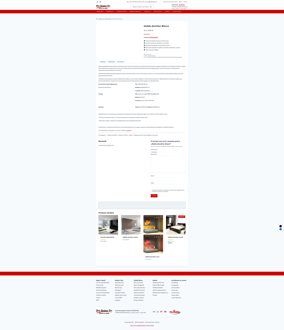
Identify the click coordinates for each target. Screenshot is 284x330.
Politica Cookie (150, 325)
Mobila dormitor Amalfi (175, 237)
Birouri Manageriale (139, 285)
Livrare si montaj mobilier (102, 292)
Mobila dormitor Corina (130, 237)
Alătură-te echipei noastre (170, 2)
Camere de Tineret (120, 292)
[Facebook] (97, 2)
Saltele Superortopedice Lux (160, 292)
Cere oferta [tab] (120, 61)
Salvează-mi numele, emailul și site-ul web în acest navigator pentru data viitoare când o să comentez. (168, 190)
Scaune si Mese (175, 287)
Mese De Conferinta (139, 292)
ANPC (97, 300)
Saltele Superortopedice (159, 290)
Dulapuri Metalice (138, 300)
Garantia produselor (101, 290)
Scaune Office (175, 295)
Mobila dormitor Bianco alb (164, 57)
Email (152, 183)
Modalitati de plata (101, 287)
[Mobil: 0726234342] (280, 229)
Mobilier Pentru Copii (120, 295)
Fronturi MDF (118, 297)
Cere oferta (147, 34)
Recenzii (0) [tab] (111, 61)
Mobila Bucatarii (119, 282)
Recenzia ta (154, 154)
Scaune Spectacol (176, 297)
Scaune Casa (174, 290)
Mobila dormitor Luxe (152, 257)
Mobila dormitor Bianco (153, 57)
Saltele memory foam (158, 282)
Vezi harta (182, 5)
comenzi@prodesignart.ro (151, 2)
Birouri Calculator (138, 282)
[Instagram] (100, 2)
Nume (153, 176)
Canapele (117, 300)
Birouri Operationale (139, 287)
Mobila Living (118, 287)
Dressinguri (118, 290)
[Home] (96, 19)
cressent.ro (128, 130)
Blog (180, 2)
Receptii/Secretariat (139, 290)
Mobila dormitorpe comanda (176, 57)
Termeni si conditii (101, 295)
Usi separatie (174, 285)
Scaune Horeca (175, 292)
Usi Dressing (174, 282)
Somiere (155, 295)
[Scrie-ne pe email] (280, 226)
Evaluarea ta (154, 149)
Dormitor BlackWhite (107, 237)
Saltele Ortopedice (158, 287)
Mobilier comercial (139, 297)
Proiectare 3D (99, 285)
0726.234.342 (139, 2)
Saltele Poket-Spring (158, 285)
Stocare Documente (139, 295)
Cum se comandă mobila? (103, 282)
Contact (185, 2)
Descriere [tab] (102, 61)
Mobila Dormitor (151, 55)
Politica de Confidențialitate (137, 325)
